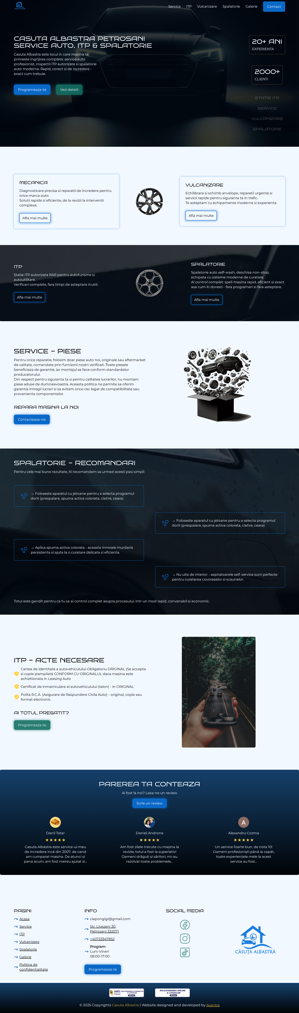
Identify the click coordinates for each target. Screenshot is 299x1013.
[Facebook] (184, 924)
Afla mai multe (35, 218)
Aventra (213, 1005)
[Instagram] (184, 938)
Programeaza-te (32, 90)
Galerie (25, 957)
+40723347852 (102, 939)
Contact (274, 6)
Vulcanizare (29, 942)
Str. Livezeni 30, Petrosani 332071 (104, 928)
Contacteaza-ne (32, 419)
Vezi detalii (69, 90)
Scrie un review (150, 803)
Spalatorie (28, 949)
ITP (22, 934)
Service (25, 926)
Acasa (24, 919)
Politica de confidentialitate (33, 966)
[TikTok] (184, 952)
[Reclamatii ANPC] (126, 992)
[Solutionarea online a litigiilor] (172, 992)
